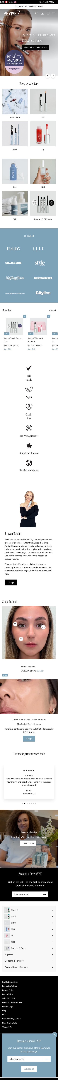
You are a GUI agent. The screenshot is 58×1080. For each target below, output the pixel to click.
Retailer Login (7, 1006)
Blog (4, 1010)
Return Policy (7, 994)
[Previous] (47, 76)
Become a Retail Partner (12, 1002)
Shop (11, 582)
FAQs (4, 1014)
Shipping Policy (8, 998)
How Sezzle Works (9, 1023)
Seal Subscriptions (9, 982)
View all (52, 310)
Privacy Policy (8, 990)
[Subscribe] (47, 1059)
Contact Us (6, 1027)
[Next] (53, 76)
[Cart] (48, 13)
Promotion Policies (9, 986)
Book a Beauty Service (11, 1018)
